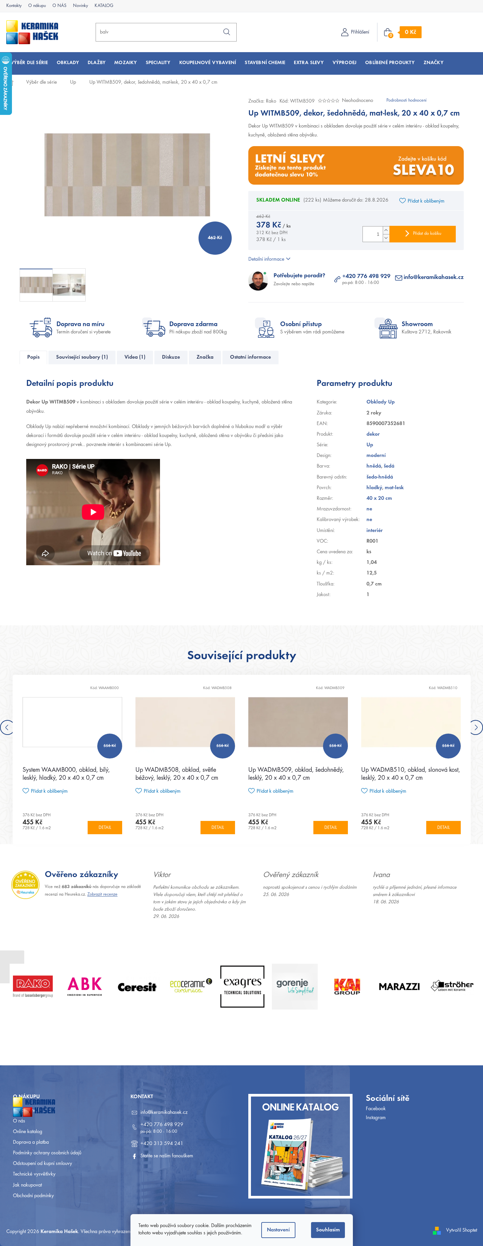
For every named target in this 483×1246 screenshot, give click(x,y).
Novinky (80, 6)
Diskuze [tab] (171, 357)
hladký (374, 487)
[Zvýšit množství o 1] (386, 230)
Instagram (376, 1117)
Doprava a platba (31, 1142)
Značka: (262, 101)
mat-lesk (394, 487)
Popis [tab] (33, 357)
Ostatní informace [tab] (250, 357)
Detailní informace (266, 259)
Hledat (226, 32)
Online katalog (27, 1131)
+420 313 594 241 (161, 1143)
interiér (374, 530)
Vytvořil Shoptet (461, 1230)
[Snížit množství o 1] (386, 238)
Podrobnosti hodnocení (406, 100)
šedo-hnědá (379, 477)
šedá (389, 466)
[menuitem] (29, 63)
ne (369, 509)
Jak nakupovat (27, 1185)
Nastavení (278, 1230)
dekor (373, 434)
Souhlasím (328, 1230)
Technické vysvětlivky (34, 1174)
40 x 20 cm (379, 498)
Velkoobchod (26, 1110)
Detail (105, 828)
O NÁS (59, 6)
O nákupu (37, 6)
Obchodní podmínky (33, 1196)
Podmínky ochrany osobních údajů (47, 1153)
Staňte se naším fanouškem (166, 1156)
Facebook (376, 1109)
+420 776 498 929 (366, 277)
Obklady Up (380, 402)
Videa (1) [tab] (134, 357)
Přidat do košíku (427, 233)
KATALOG (104, 6)
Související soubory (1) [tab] (82, 357)
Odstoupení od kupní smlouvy (42, 1163)
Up (369, 445)
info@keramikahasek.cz (434, 278)
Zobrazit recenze (102, 894)
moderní (376, 455)
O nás (19, 1121)
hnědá (373, 466)
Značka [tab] (205, 357)
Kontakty (14, 6)
